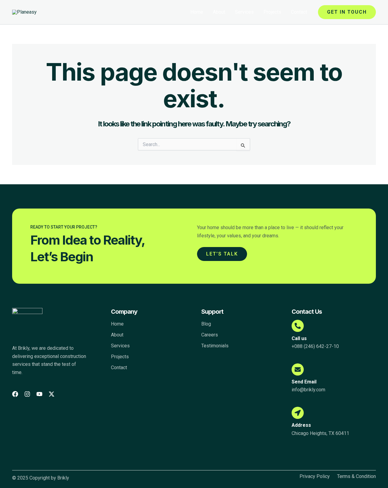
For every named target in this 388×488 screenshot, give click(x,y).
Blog (206, 324)
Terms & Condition (356, 476)
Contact (299, 12)
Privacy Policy (314, 476)
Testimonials (215, 346)
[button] (347, 12)
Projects (272, 12)
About (219, 12)
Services (244, 12)
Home (196, 12)
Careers (209, 335)
